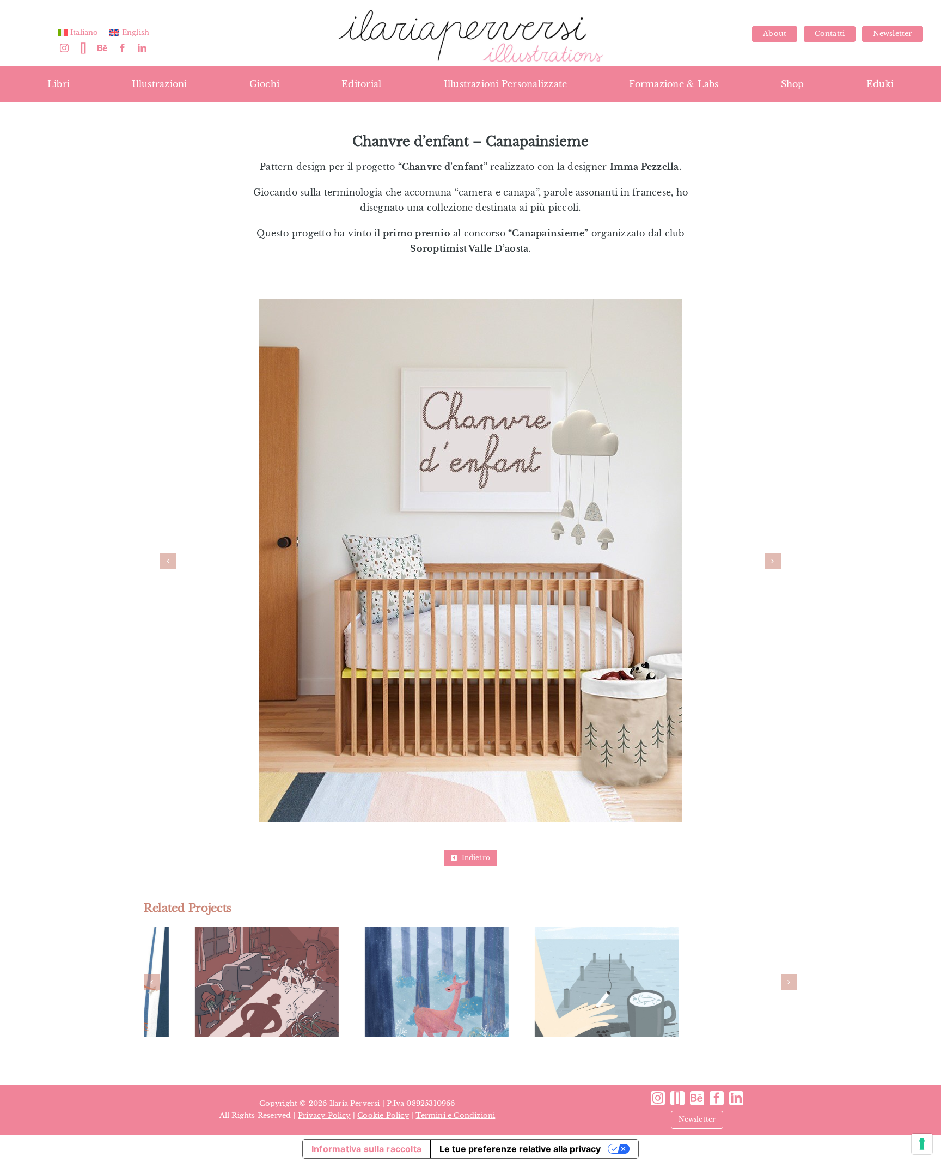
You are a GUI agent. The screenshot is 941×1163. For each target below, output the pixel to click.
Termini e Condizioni (455, 1115)
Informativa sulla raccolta (366, 1148)
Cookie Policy (383, 1115)
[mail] (83, 48)
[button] (168, 561)
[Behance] (102, 48)
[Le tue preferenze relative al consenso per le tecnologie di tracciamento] (922, 1144)
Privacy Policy (324, 1115)
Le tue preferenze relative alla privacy (520, 1148)
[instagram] (64, 48)
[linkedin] (142, 48)
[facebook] (122, 48)
